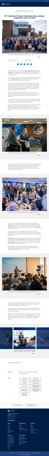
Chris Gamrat (21, 239)
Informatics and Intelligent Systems (25, 390)
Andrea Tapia (15, 78)
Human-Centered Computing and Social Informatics (35, 390)
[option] (24, 340)
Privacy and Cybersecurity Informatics (25, 394)
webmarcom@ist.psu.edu (23, 373)
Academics (24, 378)
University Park (36, 383)
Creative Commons (28, 55)
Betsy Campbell (11, 242)
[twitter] (21, 64)
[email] (28, 64)
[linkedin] (24, 64)
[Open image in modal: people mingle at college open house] (24, 135)
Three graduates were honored (14, 249)
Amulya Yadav (11, 238)
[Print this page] (31, 64)
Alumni (24, 383)
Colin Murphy (10, 225)
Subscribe (30, 405)
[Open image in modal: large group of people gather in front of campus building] (24, 36)
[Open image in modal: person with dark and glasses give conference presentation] (24, 338)
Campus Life (35, 378)
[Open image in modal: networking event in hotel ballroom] (24, 194)
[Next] (42, 339)
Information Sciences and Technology (35, 386)
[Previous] (7, 339)
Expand (38, 57)
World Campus (25, 386)
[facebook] (18, 64)
